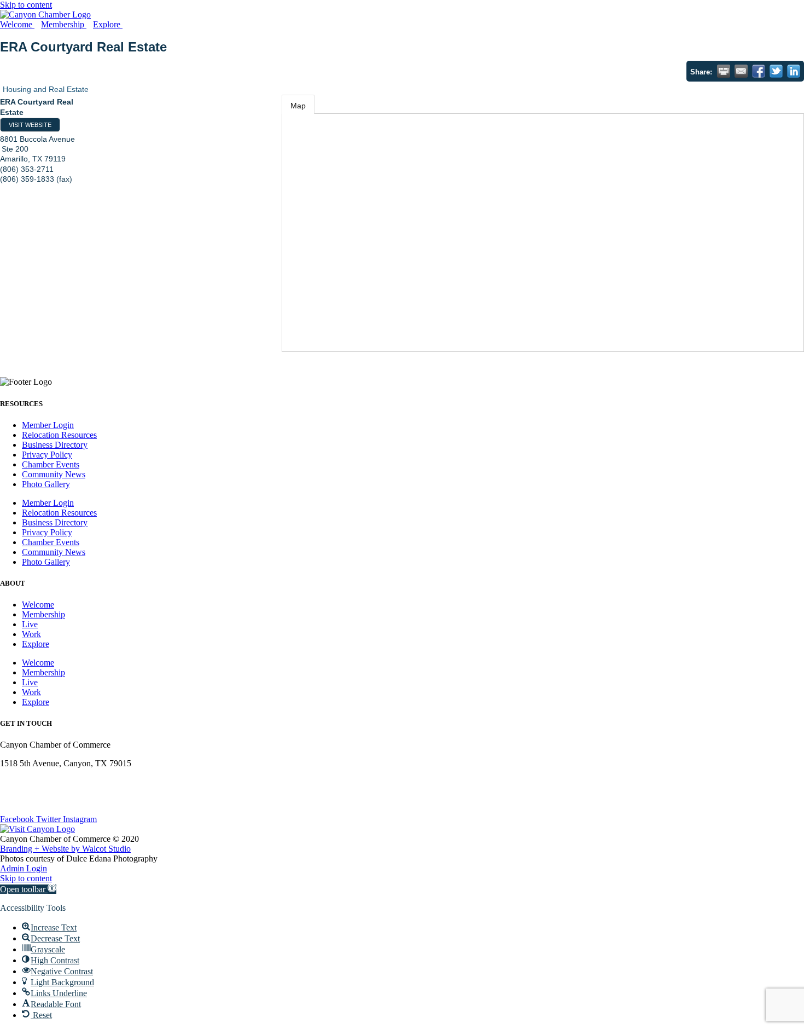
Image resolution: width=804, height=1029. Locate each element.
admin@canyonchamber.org (48, 782)
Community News (53, 474)
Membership (43, 614)
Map (298, 105)
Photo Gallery (46, 484)
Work (31, 634)
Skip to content (26, 4)
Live (30, 624)
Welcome (38, 604)
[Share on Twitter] (776, 71)
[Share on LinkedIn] (793, 71)
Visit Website (30, 125)
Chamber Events (50, 464)
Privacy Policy (47, 454)
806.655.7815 (24, 800)
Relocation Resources (59, 435)
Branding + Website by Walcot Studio (65, 848)
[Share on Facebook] (758, 71)
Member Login (48, 425)
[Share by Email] (741, 71)
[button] (28, 889)
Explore (35, 644)
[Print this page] (723, 71)
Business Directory (55, 444)
